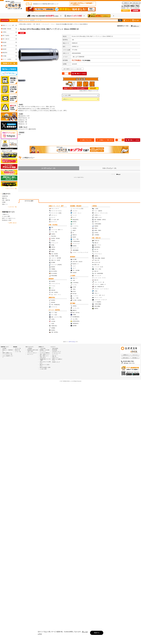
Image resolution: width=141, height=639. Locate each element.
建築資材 (51, 278)
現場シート (5, 204)
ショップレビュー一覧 (7, 354)
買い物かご (135, 357)
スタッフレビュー (109, 168)
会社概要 (4, 348)
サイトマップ (30, 354)
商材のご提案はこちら (7, 352)
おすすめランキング (56, 351)
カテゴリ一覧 (5, 20)
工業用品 (94, 206)
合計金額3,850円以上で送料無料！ (82, 3)
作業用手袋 (5, 196)
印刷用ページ (136, 26)
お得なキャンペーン (68, 99)
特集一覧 (54, 356)
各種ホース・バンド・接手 (56, 206)
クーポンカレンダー (56, 353)
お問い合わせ (136, 3)
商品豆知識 (54, 350)
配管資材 (72, 256)
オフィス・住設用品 (54, 310)
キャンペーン (55, 354)
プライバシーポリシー (32, 352)
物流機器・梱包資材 (75, 206)
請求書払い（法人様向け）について (44, 350)
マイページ (135, 354)
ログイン (125, 10)
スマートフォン (72, 341)
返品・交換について (44, 355)
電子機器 (72, 303)
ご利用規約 (29, 348)
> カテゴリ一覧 (12, 207)
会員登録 (135, 10)
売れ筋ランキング (56, 362)
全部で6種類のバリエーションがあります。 (72, 69)
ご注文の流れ (43, 348)
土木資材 (72, 275)
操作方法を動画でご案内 (45, 367)
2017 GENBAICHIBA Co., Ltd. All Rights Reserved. (71, 381)
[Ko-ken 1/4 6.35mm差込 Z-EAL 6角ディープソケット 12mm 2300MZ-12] (38, 55)
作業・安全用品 (53, 224)
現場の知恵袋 (55, 348)
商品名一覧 (17, 350)
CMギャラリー (55, 357)
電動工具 (4, 198)
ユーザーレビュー (48, 168)
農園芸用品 (52, 297)
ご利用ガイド (126, 3)
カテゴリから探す (29, 201)
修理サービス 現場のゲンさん (8, 218)
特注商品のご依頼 (6, 220)
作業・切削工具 (96, 238)
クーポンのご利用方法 (44, 352)
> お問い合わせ (12, 222)
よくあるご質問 (67, 95)
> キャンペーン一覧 (11, 188)
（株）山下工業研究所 (78, 56)
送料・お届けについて (44, 354)
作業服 (4, 202)
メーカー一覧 (18, 351)
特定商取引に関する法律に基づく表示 (32, 350)
